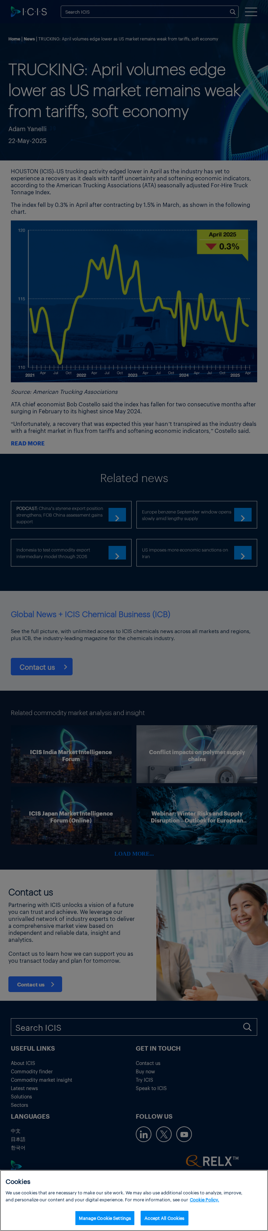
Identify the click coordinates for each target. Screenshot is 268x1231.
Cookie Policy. (204, 1199)
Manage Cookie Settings (105, 1218)
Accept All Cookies (164, 1218)
